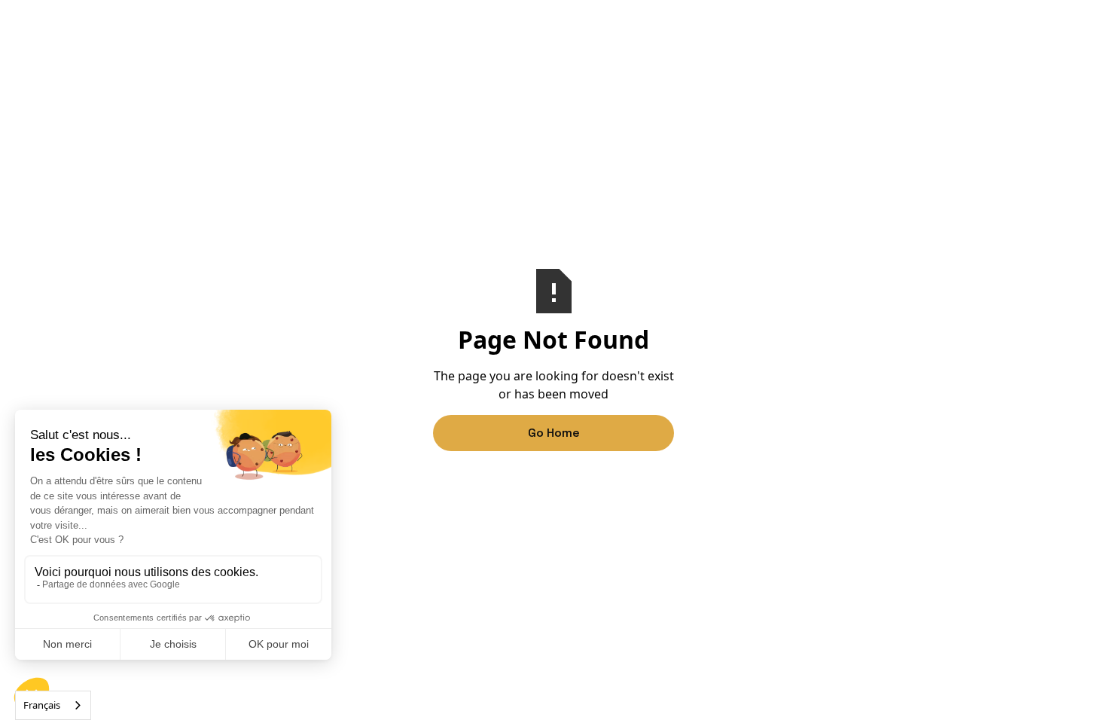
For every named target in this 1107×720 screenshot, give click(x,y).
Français (41, 705)
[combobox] (53, 705)
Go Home (554, 433)
